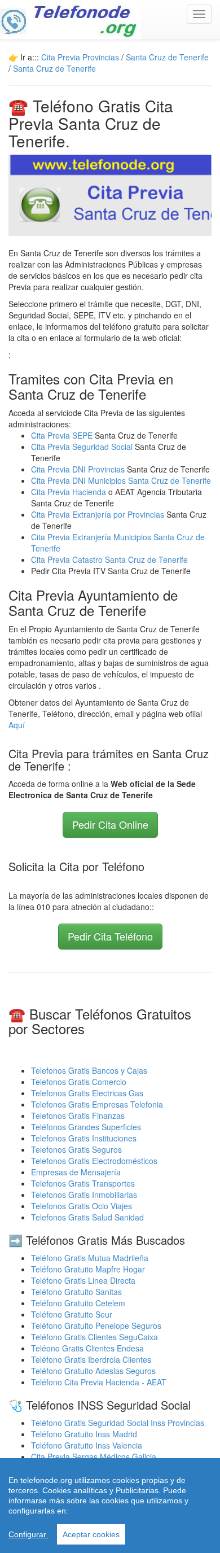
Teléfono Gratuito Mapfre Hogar (88, 1269)
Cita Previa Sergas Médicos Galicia (93, 1456)
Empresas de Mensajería (76, 1172)
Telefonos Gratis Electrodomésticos (94, 1160)
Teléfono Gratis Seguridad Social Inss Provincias (117, 1422)
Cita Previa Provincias (80, 57)
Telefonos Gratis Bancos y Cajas (89, 1070)
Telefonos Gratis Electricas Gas (87, 1093)
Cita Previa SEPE (62, 435)
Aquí (16, 724)
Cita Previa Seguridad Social (83, 446)
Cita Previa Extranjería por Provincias (97, 514)
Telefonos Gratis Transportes (83, 1183)
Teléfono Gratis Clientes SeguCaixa (94, 1336)
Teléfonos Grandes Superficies (86, 1126)
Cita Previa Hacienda (69, 491)
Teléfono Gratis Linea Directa (83, 1280)
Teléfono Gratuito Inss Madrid (84, 1434)
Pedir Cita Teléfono (110, 936)
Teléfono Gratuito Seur (71, 1314)
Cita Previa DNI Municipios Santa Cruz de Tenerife (121, 480)
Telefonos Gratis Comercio (78, 1081)
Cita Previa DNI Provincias (79, 469)
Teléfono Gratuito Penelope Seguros (96, 1325)
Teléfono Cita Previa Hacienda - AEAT (98, 1382)
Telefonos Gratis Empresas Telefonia (97, 1104)
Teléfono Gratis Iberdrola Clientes (91, 1359)
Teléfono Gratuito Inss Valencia (86, 1445)
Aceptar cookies (91, 1534)
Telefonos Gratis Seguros (76, 1149)
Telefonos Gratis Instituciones (84, 1138)
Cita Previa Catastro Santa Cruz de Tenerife (109, 559)
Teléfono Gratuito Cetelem (78, 1303)
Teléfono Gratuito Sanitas (76, 1291)
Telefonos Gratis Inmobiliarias (84, 1194)
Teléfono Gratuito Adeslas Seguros (93, 1370)
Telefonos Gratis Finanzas (78, 1115)
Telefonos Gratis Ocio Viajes (81, 1205)
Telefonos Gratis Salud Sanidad (87, 1217)
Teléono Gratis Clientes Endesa (87, 1348)
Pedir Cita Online (110, 824)
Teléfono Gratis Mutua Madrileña (89, 1257)
